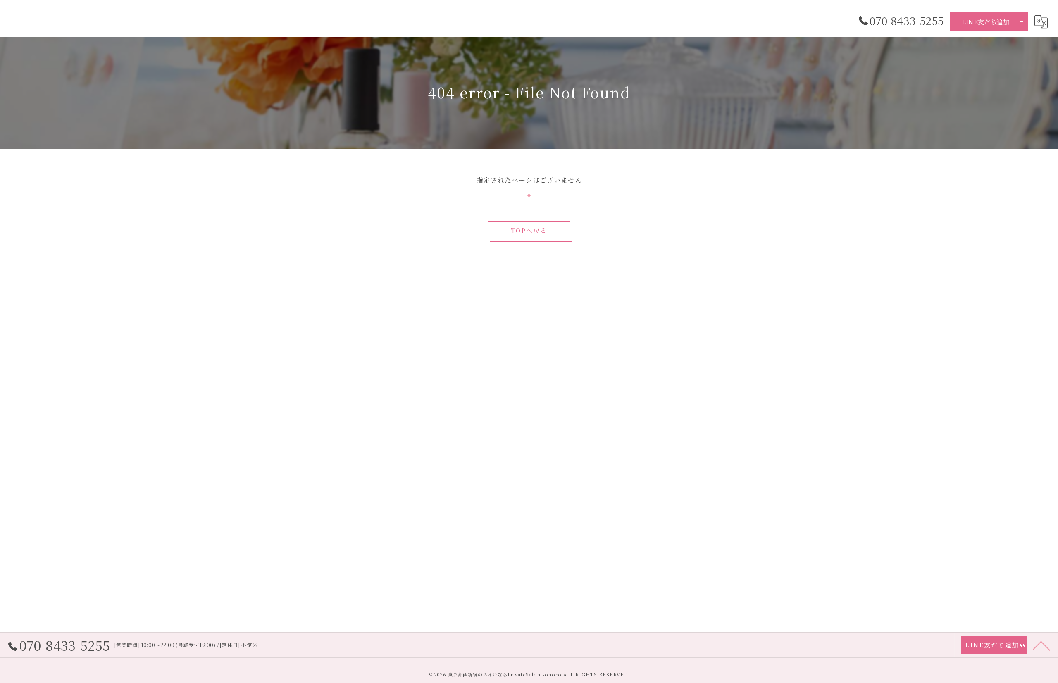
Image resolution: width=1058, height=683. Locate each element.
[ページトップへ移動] (1041, 645)
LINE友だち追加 (985, 21)
